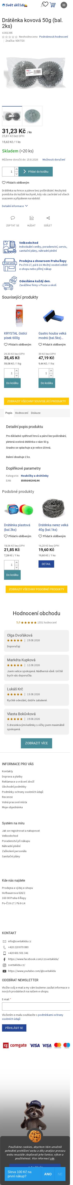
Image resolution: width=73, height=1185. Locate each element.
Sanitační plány (11, 857)
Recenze (7, 797)
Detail (46, 564)
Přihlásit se (14, 1028)
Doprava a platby (12, 777)
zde (52, 1158)
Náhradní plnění (11, 846)
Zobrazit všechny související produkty (36, 401)
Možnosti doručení (54, 160)
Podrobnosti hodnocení (53, 37)
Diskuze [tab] (36, 413)
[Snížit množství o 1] (16, 174)
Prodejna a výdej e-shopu (17, 888)
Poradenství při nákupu (16, 841)
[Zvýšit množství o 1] (16, 169)
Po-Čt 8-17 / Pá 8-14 (13, 903)
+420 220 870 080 (18, 947)
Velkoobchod (10, 836)
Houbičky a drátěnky (34, 476)
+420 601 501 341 (18, 953)
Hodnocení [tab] (21, 413)
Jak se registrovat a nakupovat (21, 831)
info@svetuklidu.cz (19, 941)
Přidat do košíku (38, 171)
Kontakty (7, 771)
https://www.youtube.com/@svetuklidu (32, 971)
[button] (16, 371)
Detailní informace (13, 206)
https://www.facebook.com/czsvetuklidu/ (33, 959)
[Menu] (64, 5)
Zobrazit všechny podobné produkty (36, 589)
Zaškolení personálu (14, 851)
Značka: (15, 41)
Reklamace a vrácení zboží (18, 782)
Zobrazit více (36, 743)
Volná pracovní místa (14, 802)
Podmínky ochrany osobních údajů (22, 792)
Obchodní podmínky (14, 787)
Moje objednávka (12, 807)
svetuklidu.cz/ (16, 965)
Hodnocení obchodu (36, 613)
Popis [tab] (8, 413)
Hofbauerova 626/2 (13, 893)
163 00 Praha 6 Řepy (14, 898)
